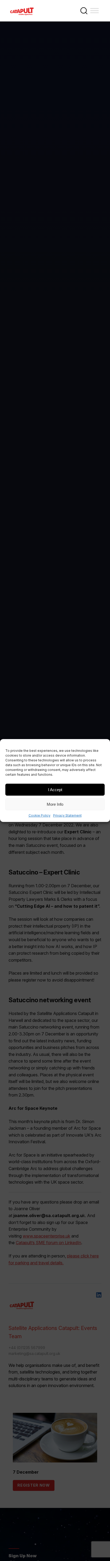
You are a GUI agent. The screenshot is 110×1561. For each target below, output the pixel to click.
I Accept (55, 789)
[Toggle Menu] (94, 10)
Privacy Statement (67, 815)
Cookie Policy (39, 815)
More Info (55, 804)
